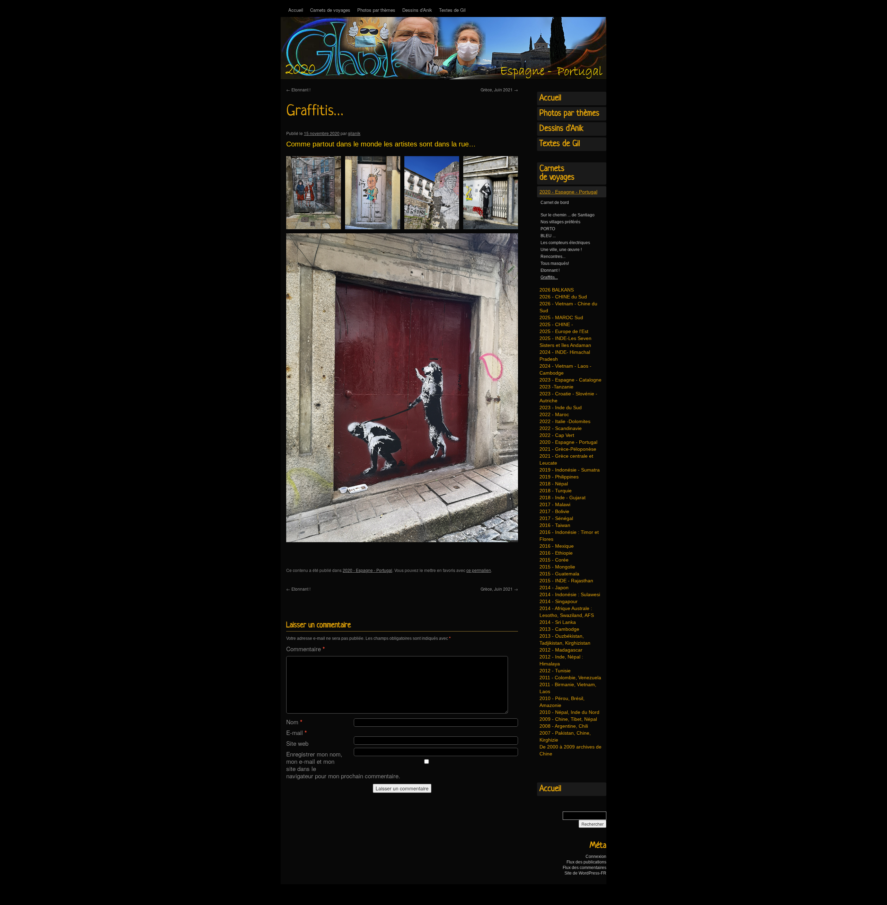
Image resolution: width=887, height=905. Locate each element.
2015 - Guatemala (559, 573)
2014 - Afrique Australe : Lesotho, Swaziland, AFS (566, 612)
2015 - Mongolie (557, 567)
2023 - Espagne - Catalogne (570, 380)
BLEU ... (548, 235)
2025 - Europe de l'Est (563, 331)
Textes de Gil (452, 10)
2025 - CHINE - (556, 324)
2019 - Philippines (559, 477)
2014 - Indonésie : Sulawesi (569, 594)
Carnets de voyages (330, 10)
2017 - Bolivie (554, 511)
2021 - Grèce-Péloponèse (567, 449)
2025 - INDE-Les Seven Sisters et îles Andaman (565, 341)
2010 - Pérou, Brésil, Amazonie (562, 702)
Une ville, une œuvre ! (561, 249)
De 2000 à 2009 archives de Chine (570, 750)
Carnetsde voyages (556, 173)
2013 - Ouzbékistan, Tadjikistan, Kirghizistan (564, 639)
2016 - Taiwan (554, 525)
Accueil (295, 10)
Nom (294, 721)
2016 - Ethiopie (556, 553)
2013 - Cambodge (559, 629)
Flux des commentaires (584, 867)
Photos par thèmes (376, 10)
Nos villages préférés (560, 221)
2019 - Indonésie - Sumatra (569, 470)
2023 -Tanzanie (556, 386)
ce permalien (478, 570)
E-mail (296, 732)
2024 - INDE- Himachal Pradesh (564, 355)
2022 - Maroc (554, 414)
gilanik (354, 133)
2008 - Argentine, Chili (563, 726)
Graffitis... (549, 277)
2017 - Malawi (554, 504)
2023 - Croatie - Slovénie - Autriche (568, 397)
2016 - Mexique (556, 546)
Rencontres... (553, 256)
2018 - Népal (553, 483)
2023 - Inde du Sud (560, 407)
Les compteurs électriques (565, 242)
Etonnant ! (298, 89)
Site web (297, 743)
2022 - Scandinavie (560, 428)
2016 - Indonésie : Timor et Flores (569, 535)
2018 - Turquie (555, 490)
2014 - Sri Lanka (557, 622)
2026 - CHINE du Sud (563, 296)
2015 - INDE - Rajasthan (566, 580)
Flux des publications (586, 862)
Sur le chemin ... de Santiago (568, 215)
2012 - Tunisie (555, 670)
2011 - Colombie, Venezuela (570, 677)
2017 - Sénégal (556, 518)
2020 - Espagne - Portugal (367, 570)
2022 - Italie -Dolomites (564, 421)
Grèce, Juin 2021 (499, 89)
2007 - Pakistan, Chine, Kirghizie (565, 736)
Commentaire (305, 648)
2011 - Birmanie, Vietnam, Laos (567, 688)
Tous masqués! (555, 263)
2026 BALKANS (556, 290)
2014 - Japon (554, 587)
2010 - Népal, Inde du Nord (569, 712)
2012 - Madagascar (560, 650)
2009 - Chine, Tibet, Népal (568, 719)
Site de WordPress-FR (585, 873)
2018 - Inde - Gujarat (562, 497)
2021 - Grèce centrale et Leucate (566, 459)
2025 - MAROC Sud (561, 317)
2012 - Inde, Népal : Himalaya (561, 660)
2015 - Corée (554, 560)
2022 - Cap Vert (556, 435)
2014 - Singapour (558, 601)
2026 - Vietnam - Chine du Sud (568, 307)
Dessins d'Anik (561, 128)
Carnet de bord (555, 202)
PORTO (548, 228)
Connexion (596, 856)
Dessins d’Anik (417, 10)
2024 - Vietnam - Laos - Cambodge (565, 369)
